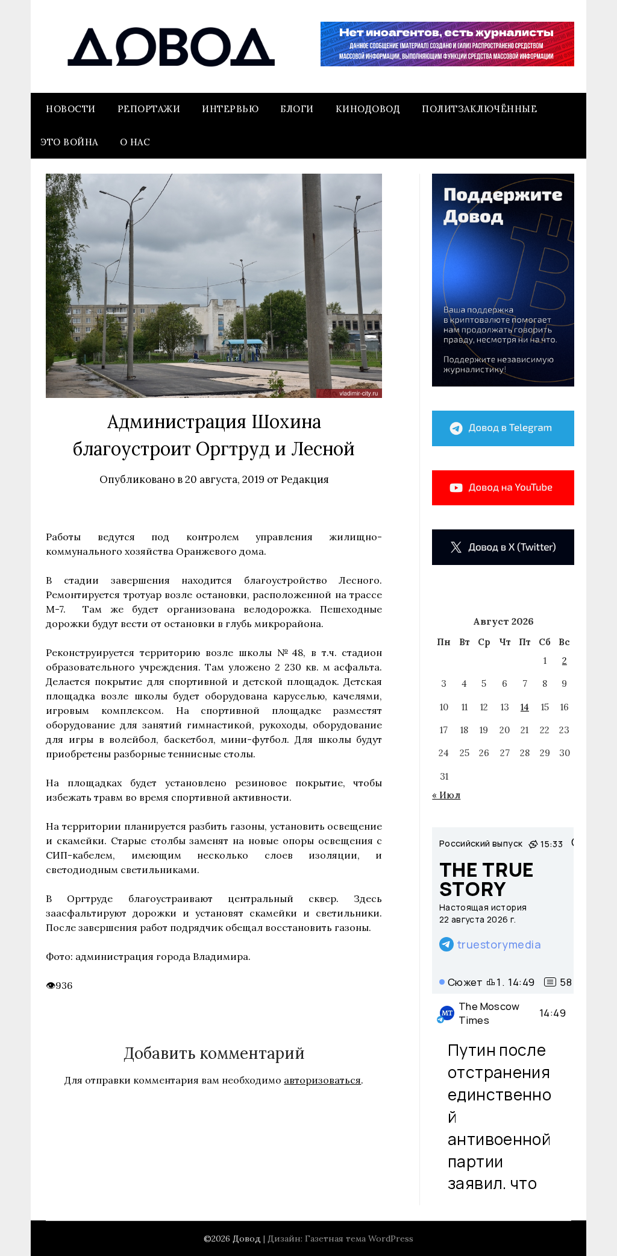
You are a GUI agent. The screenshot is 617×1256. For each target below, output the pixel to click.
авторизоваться (322, 1080)
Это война (69, 142)
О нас (135, 142)
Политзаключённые (479, 109)
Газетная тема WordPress (359, 1238)
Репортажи (149, 109)
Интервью (230, 109)
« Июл (446, 795)
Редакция (305, 479)
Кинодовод (368, 109)
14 (525, 707)
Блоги (297, 109)
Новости (71, 109)
